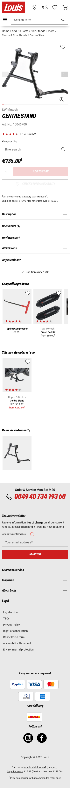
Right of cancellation (15, 630)
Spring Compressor (17, 328)
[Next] (64, 74)
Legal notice (10, 612)
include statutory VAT (24, 196)
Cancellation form (13, 637)
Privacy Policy (11, 624)
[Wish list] (55, 7)
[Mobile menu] (5, 19)
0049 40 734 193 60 (39, 497)
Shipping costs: (10, 201)
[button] (63, 20)
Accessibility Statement (17, 643)
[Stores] (34, 7)
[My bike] (45, 7)
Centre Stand (17, 400)
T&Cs (6, 618)
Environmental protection (18, 649)
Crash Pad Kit (48, 332)
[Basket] (65, 7)
